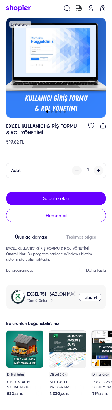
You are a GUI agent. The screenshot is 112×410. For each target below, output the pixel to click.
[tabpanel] (56, 259)
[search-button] (67, 8)
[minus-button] (77, 170)
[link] (24, 363)
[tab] (31, 238)
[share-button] (103, 125)
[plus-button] (98, 170)
